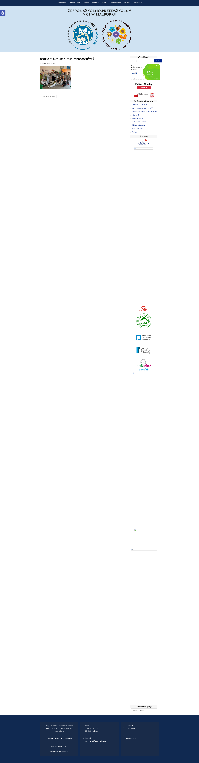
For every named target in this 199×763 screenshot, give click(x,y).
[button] (2, 13)
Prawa (49, 738)
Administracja (66, 738)
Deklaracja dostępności (59, 751)
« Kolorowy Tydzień (48, 96)
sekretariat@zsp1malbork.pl (95, 741)
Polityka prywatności (59, 746)
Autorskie (56, 738)
